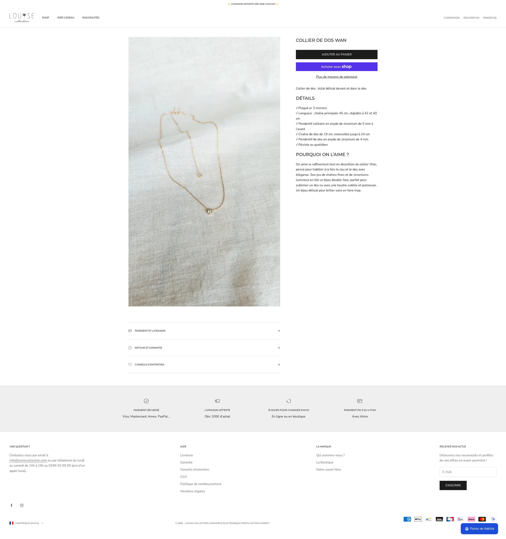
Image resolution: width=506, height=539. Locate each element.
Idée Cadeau (65, 17)
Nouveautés (90, 17)
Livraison (186, 455)
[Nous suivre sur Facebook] (11, 505)
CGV (183, 477)
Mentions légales (192, 491)
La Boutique (324, 462)
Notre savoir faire (328, 469)
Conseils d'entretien (194, 469)
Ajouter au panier (337, 54)
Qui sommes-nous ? (330, 455)
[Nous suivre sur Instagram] (22, 505)
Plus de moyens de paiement (336, 77)
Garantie (186, 462)
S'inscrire (453, 485)
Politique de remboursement (200, 484)
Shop (45, 17)
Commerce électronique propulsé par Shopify (239, 523)
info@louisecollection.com (28, 460)
